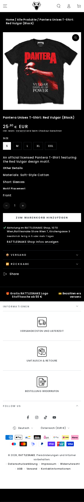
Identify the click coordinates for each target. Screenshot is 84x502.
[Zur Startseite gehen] (36, 6)
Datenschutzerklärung (23, 464)
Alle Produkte (27, 20)
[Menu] (5, 6)
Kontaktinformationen (56, 468)
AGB (20, 468)
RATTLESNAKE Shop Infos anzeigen (33, 242)
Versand (21, 130)
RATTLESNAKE (27, 455)
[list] (42, 295)
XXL (52, 147)
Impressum (48, 464)
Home (10, 20)
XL (39, 147)
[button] (59, 6)
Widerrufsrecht (70, 464)
